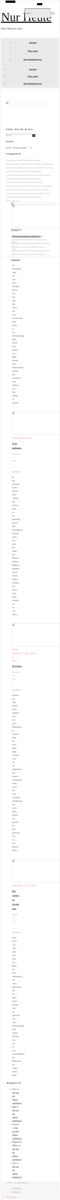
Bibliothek (27, 160)
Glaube (25, 175)
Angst (19, 160)
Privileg (17, 666)
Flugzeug (41, 167)
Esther (21, 167)
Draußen (37, 164)
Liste (22, 182)
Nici (14, 1107)
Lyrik (28, 247)
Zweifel (37, 197)
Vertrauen (17, 193)
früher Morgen (12, 171)
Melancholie (11, 186)
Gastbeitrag (28, 239)
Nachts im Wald (25, 186)
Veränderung (27, 193)
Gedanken (24, 171)
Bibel (30, 236)
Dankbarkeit (27, 164)
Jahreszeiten (11, 178)
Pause (44, 186)
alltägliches (11, 160)
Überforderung (12, 200)
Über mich (33, 51)
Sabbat (50, 186)
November (36, 186)
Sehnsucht (10, 189)
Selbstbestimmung (24, 189)
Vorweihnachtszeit (42, 193)
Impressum (16, 1192)
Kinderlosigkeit (34, 178)
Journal (33, 43)
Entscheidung (47, 164)
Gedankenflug (35, 171)
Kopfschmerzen (13, 182)
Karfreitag (22, 178)
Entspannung (12, 167)
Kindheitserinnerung (35, 243)
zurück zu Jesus (25, 254)
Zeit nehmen (11, 197)
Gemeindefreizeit (13, 175)
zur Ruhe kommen (26, 197)
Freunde (49, 167)
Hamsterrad (34, 175)
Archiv (9, 148)
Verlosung (29, 250)
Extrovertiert (30, 167)
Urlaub (9, 193)
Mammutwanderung (34, 182)
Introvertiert (45, 175)
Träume (45, 189)
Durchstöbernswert (33, 59)
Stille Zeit (37, 189)
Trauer (41, 247)
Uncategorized (17, 250)
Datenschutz (17, 1188)
